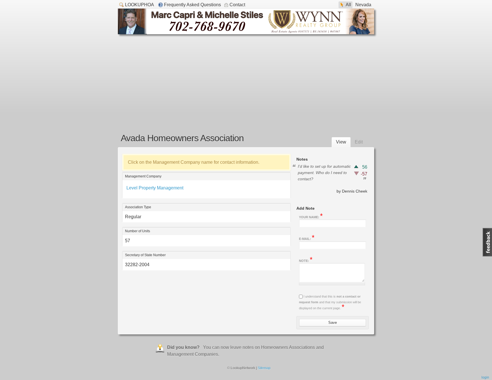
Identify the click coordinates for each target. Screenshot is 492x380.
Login (485, 377)
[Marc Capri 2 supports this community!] (246, 32)
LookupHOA (139, 4)
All (348, 4)
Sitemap (264, 368)
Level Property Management (154, 187)
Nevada (363, 4)
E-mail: (306, 238)
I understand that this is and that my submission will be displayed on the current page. (330, 302)
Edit (359, 142)
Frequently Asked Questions (192, 4)
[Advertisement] (246, 77)
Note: (305, 260)
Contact (237, 4)
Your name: (311, 216)
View (341, 142)
